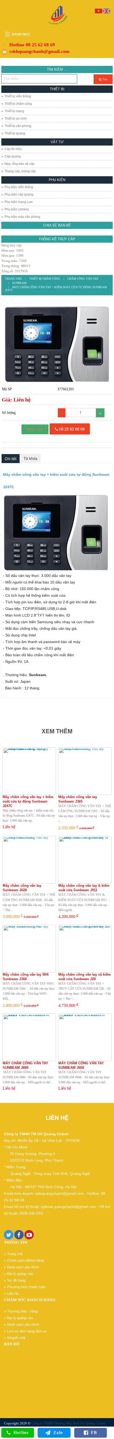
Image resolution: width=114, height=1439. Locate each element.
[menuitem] (13, 278)
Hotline (21, 1432)
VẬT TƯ (57, 142)
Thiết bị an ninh (16, 118)
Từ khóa (30, 458)
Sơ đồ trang (16, 1280)
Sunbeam (19, 282)
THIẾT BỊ (57, 89)
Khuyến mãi (16, 1338)
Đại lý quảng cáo (20, 1274)
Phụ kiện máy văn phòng (22, 217)
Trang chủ (13, 278)
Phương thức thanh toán (26, 1287)
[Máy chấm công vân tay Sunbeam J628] (29, 859)
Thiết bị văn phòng (18, 126)
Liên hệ (12, 1294)
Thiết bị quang (15, 133)
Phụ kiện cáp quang (19, 194)
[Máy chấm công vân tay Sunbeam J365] (85, 771)
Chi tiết (10, 458)
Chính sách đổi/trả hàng (25, 1260)
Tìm (104, 79)
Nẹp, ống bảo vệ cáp (19, 164)
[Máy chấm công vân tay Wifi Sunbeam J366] (29, 948)
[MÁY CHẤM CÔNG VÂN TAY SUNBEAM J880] (29, 1037)
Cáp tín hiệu (13, 149)
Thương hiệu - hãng (22, 1311)
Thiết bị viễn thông (18, 96)
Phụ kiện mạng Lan (19, 202)
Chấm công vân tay (83, 278)
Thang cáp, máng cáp (20, 171)
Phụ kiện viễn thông (19, 187)
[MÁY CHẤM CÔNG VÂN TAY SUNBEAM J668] (85, 1037)
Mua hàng (36, 429)
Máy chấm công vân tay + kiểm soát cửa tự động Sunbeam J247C (56, 289)
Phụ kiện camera (17, 209)
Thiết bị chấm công (18, 104)
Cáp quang (13, 156)
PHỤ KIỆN (57, 180)
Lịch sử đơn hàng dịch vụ (27, 1331)
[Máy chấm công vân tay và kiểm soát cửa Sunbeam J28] (85, 948)
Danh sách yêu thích (23, 1267)
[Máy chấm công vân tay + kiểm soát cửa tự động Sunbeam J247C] (57, 344)
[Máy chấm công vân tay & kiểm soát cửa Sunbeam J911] (85, 859)
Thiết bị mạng (14, 111)
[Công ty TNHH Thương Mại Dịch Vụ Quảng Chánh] (57, 15)
